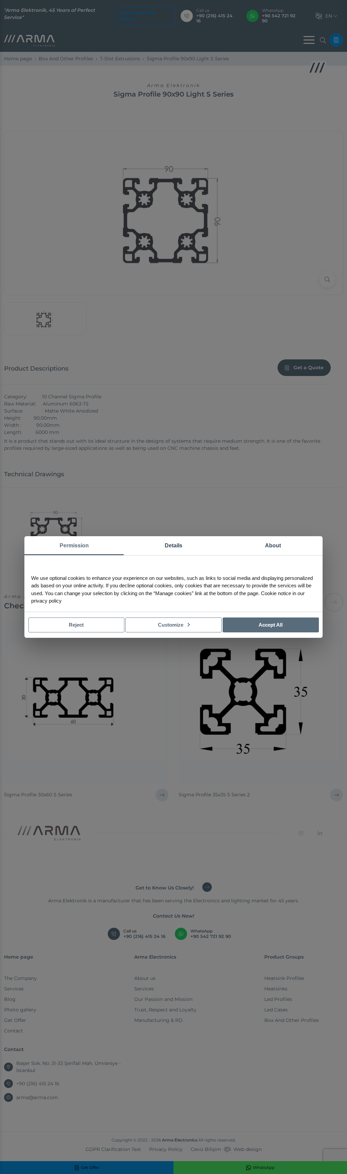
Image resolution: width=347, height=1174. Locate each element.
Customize (171, 625)
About (273, 545)
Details (173, 545)
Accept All (271, 625)
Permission (74, 545)
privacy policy (46, 601)
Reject (76, 625)
